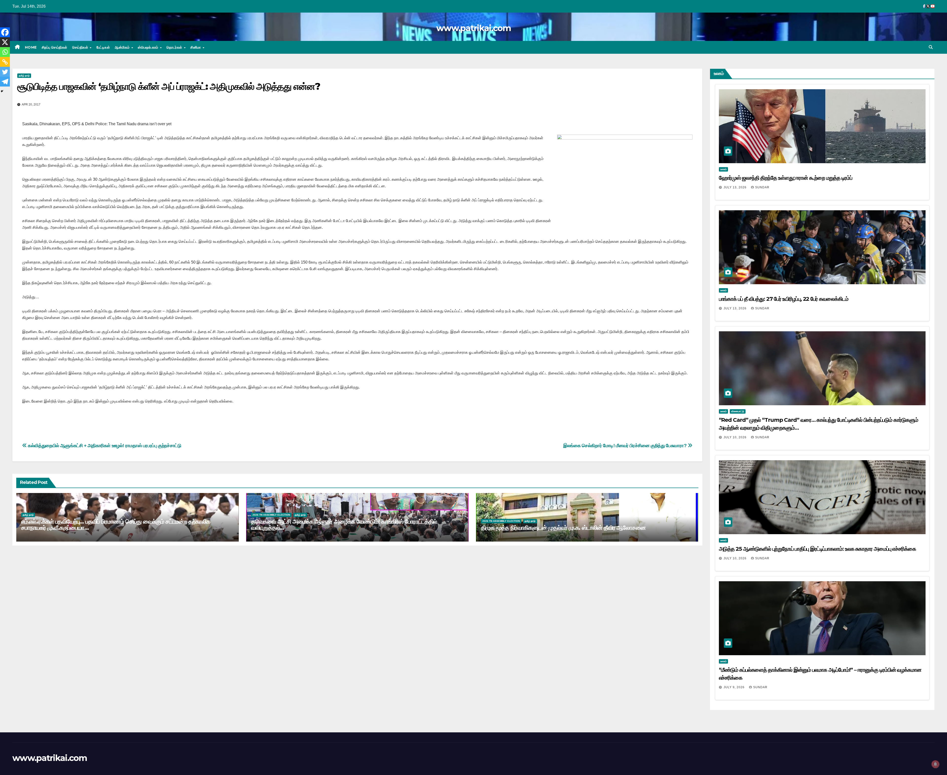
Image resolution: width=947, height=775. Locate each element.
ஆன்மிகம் (123, 47)
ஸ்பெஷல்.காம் (148, 47)
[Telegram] (5, 82)
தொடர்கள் (174, 47)
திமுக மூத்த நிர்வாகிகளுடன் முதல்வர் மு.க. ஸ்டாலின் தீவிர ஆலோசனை (563, 527)
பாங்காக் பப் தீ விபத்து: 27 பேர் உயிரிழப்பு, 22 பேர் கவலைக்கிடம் (784, 299)
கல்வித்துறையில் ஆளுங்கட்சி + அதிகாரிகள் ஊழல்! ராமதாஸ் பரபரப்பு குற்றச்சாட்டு (104, 445)
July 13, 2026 (735, 187)
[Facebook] (5, 32)
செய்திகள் (80, 47)
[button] (931, 47)
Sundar (762, 187)
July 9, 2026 (735, 687)
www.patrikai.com (473, 28)
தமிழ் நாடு (24, 75)
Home (31, 47)
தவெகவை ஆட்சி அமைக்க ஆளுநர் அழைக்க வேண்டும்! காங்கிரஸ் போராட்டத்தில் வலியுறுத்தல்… (344, 524)
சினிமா (196, 47)
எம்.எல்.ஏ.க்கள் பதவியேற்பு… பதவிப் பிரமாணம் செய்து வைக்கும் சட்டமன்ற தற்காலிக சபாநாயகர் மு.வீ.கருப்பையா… (115, 524)
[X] (5, 42)
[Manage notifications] (935, 764)
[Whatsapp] (5, 52)
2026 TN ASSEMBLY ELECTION (271, 514)
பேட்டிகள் (103, 47)
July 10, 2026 (735, 437)
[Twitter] (5, 72)
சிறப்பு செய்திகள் (54, 47)
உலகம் (723, 169)
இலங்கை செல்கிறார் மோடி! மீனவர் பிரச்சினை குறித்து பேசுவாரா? (625, 445)
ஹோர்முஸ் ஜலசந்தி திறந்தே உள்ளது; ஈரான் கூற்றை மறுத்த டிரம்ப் (785, 178)
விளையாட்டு (737, 411)
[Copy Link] (5, 62)
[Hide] (2, 91)
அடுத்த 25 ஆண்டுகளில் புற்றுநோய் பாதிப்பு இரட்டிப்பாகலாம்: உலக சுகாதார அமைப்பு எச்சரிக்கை (817, 549)
